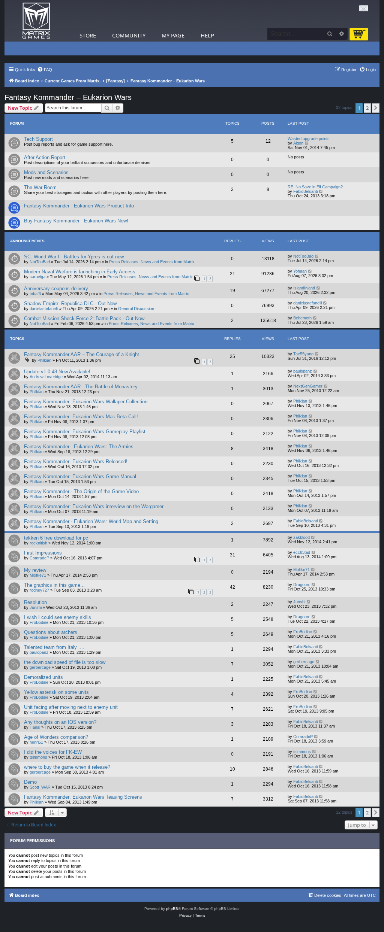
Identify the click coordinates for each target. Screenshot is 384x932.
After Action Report (44, 157)
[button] (376, 107)
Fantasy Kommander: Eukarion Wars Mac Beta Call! (81, 416)
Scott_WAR (40, 787)
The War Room (40, 187)
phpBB (172, 909)
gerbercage (40, 667)
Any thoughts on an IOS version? (60, 722)
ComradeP (39, 558)
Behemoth (302, 318)
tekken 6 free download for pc (56, 538)
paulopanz (302, 371)
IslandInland (304, 288)
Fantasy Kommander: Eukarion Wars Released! (76, 461)
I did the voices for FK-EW (53, 752)
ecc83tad (301, 552)
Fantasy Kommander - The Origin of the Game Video (81, 491)
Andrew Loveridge (46, 376)
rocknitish (38, 543)
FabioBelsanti (305, 191)
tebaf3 (35, 293)
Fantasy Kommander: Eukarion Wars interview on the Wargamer (94, 506)
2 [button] (367, 107)
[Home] (36, 21)
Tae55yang (303, 354)
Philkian (44, 360)
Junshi (36, 607)
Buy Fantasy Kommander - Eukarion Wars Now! (76, 221)
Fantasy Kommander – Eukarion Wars (68, 97)
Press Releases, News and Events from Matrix (152, 261)
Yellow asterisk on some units (56, 692)
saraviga (37, 276)
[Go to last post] (317, 256)
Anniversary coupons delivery (56, 288)
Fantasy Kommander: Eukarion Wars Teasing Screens (83, 797)
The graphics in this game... (54, 585)
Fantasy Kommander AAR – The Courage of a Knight (81, 354)
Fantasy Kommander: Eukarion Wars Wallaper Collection (85, 401)
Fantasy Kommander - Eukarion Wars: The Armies (79, 446)
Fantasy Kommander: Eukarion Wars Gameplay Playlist (85, 431)
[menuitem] (44, 69)
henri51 (36, 742)
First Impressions (43, 553)
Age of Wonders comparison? (56, 737)
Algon (298, 143)
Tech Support (38, 139)
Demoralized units (43, 677)
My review (35, 570)
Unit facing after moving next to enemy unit (71, 707)
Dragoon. (301, 584)
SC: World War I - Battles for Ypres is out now (74, 256)
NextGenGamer (307, 386)
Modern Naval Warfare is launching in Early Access (79, 271)
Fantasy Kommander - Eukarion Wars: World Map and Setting (91, 521)
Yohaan (300, 271)
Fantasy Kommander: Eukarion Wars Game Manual (80, 476)
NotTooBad (40, 261)
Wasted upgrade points (309, 138)
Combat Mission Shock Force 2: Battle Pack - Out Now (84, 318)
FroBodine (39, 622)
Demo (30, 782)
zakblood (301, 537)
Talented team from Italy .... (54, 647)
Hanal (35, 727)
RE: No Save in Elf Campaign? (315, 187)
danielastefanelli (44, 308)
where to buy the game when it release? (67, 767)
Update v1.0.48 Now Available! (57, 371)
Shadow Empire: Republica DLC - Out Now (70, 303)
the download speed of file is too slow (64, 662)
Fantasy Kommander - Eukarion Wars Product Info (79, 206)
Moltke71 (38, 575)
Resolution (35, 602)
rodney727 (39, 590)
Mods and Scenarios (46, 172)
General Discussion (136, 308)
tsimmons (38, 757)
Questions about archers (50, 632)
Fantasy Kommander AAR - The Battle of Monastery (81, 386)
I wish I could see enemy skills (57, 617)
